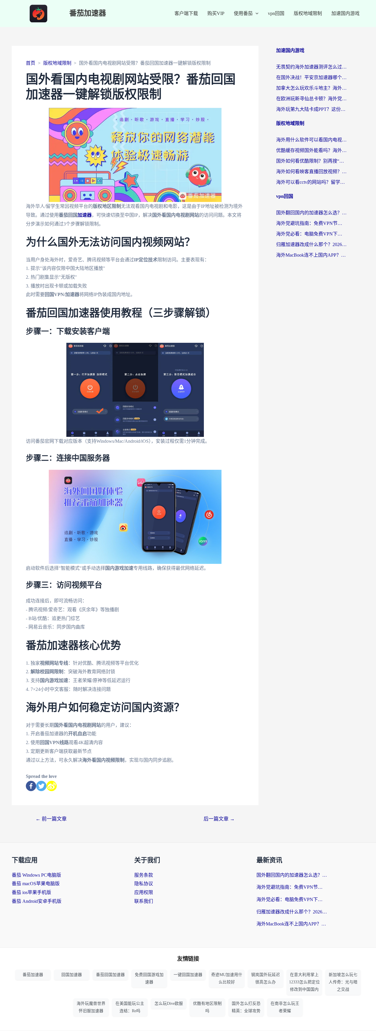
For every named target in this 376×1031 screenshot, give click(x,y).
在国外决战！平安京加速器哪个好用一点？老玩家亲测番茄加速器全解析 (311, 77)
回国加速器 (71, 974)
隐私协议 (143, 883)
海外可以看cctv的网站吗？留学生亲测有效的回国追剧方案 (311, 182)
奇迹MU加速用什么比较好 (226, 978)
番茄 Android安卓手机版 (36, 901)
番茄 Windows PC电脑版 (36, 875)
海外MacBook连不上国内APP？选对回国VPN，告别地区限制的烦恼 (311, 255)
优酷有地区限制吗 (207, 1007)
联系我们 (143, 901)
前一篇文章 (51, 818)
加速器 (85, 215)
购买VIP (215, 13)
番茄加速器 (87, 13)
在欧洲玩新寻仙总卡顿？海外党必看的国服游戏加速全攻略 (311, 98)
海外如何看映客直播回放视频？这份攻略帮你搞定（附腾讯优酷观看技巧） (311, 171)
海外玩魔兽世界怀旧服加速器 (91, 1007)
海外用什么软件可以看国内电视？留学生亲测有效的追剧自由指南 (311, 139)
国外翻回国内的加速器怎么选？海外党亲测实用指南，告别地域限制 (311, 212)
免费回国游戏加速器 (149, 978)
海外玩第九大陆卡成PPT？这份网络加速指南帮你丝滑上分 (311, 109)
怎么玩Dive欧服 (169, 1003)
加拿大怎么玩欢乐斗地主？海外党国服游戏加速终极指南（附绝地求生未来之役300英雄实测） (311, 88)
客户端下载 (186, 13)
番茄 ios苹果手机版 (31, 892)
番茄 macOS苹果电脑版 (36, 883)
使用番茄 (243, 13)
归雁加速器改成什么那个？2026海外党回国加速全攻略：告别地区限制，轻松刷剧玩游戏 (311, 244)
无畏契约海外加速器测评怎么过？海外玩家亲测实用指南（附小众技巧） (311, 66)
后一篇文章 (219, 818)
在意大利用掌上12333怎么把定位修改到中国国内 (304, 982)
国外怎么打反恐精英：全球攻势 (246, 1007)
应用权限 (143, 892)
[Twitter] (41, 786)
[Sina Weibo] (51, 786)
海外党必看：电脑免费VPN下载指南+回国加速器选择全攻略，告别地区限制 (311, 233)
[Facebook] (31, 786)
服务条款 (143, 875)
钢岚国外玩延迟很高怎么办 (265, 978)
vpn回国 (276, 13)
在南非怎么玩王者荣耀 (285, 1007)
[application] (255, 13)
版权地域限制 (308, 13)
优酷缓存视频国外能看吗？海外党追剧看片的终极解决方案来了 (311, 150)
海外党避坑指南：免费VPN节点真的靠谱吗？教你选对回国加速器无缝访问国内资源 (311, 223)
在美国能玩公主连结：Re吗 (129, 1007)
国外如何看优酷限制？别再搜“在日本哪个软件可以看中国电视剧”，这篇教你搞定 (311, 160)
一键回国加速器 (188, 974)
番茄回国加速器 (110, 974)
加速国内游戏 (345, 13)
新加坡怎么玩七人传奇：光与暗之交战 (343, 982)
